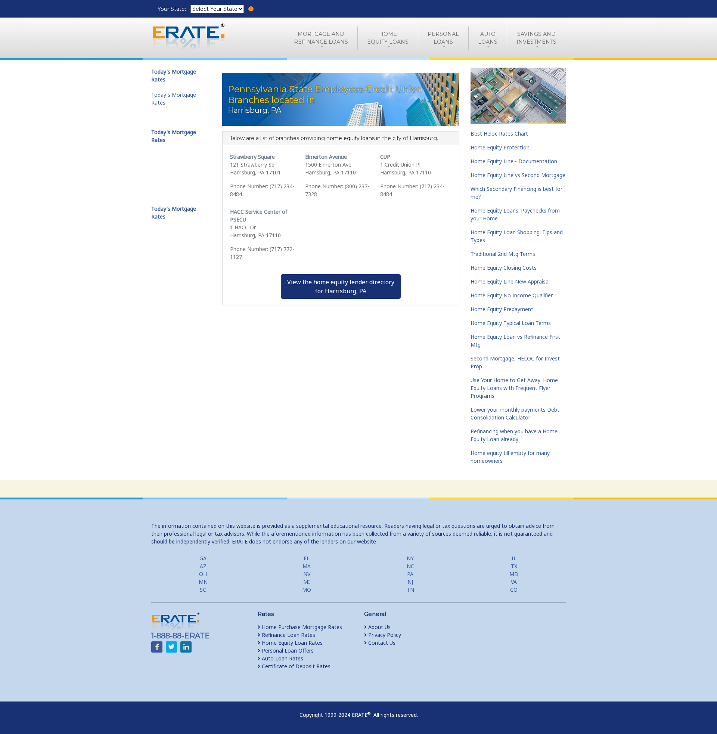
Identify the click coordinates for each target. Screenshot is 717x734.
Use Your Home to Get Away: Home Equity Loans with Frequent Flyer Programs (514, 388)
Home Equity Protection (500, 147)
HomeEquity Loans (388, 38)
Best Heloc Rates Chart (499, 133)
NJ (410, 581)
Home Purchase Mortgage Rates (301, 627)
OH (203, 573)
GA (203, 558)
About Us (379, 627)
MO (306, 589)
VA (514, 581)
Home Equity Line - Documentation (514, 161)
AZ (203, 566)
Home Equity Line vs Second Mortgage (518, 175)
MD (513, 573)
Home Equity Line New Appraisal (510, 281)
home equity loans (350, 138)
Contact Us (381, 642)
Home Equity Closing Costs (504, 267)
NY (410, 558)
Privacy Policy (384, 634)
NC (410, 566)
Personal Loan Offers (287, 650)
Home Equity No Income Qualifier (512, 295)
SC (203, 589)
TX (514, 566)
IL (514, 558)
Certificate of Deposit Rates (295, 666)
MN (203, 581)
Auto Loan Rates (281, 658)
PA (410, 573)
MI (306, 581)
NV (306, 573)
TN (410, 589)
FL (307, 558)
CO (514, 589)
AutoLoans (487, 38)
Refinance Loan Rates (287, 634)
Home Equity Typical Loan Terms (511, 322)
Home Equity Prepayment (502, 309)
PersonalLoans (443, 38)
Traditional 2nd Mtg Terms (503, 253)
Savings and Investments (536, 38)
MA (306, 566)
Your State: (172, 9)
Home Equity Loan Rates (291, 642)
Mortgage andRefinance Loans (321, 38)
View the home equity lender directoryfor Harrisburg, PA (340, 286)
